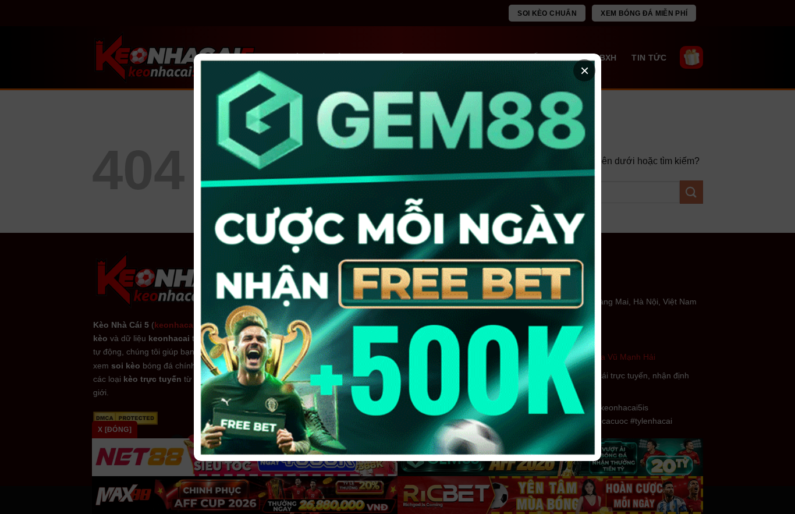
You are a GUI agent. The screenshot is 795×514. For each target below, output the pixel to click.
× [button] (584, 70)
